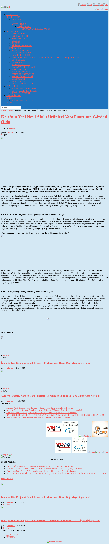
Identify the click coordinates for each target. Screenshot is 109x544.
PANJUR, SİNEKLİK (21, 72)
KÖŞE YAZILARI (20, 36)
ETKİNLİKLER (13, 95)
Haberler (10, 110)
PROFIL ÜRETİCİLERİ (22, 76)
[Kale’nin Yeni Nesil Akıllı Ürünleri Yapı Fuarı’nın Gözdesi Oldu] (47, 182)
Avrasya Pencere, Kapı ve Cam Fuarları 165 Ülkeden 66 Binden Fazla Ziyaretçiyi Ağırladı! (50, 395)
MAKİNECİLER (19, 69)
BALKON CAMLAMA (22, 53)
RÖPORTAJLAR (19, 38)
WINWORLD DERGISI (22, 100)
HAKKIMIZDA (13, 17)
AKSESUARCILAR (21, 50)
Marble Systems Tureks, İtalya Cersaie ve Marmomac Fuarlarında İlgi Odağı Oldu (40, 417)
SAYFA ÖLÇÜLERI (21, 93)
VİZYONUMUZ (19, 22)
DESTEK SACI (19, 62)
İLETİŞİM (10, 103)
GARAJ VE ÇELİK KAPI (23, 67)
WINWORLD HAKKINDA (24, 88)
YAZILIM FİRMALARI (22, 84)
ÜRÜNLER (17, 41)
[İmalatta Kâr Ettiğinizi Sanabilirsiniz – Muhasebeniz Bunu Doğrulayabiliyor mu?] (22, 353)
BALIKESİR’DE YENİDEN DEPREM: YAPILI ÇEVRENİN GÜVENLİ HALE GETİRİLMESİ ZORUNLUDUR (56, 415)
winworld (11, 133)
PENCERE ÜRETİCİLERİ (23, 74)
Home (3, 110)
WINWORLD (12, 86)
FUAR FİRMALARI (21, 64)
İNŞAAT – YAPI (19, 81)
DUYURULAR (19, 34)
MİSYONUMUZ (19, 24)
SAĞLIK (16, 43)
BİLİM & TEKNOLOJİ (22, 45)
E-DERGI (10, 98)
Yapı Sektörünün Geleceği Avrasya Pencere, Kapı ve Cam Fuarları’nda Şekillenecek (41, 412)
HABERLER (12, 31)
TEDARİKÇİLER (14, 48)
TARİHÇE (16, 19)
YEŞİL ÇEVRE (24, 26)
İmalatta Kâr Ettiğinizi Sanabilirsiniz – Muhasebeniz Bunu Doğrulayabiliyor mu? (45, 362)
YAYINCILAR (18, 79)
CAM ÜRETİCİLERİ (21, 55)
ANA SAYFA (12, 14)
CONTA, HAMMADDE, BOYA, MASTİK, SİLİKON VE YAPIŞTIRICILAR (46, 57)
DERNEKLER (18, 60)
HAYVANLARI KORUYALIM (36, 29)
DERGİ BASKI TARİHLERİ (24, 91)
